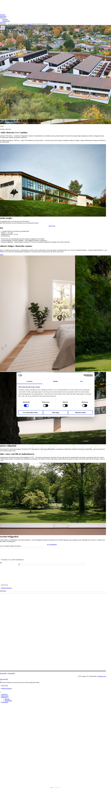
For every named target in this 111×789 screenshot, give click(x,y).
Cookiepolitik (11, 673)
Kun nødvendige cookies (30, 412)
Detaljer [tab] (55, 381)
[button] (51, 787)
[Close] (0, 681)
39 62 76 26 (4, 685)
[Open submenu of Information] (6, 18)
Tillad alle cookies (80, 412)
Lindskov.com (102, 676)
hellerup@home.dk (6, 588)
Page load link (4, 679)
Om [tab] (81, 381)
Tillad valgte (55, 412)
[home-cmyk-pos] (51, 564)
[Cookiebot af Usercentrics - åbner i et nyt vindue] (85, 375)
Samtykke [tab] (30, 381)
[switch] (45, 405)
